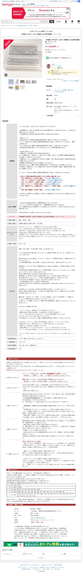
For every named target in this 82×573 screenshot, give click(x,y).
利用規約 (42, 567)
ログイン (24, 5)
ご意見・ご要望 (45, 569)
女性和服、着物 (21, 25)
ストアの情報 (64, 80)
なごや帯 (30, 25)
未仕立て (35, 25)
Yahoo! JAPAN (53, 1)
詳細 (70, 57)
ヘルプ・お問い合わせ (55, 569)
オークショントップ (5, 25)
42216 (61, 68)
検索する (51, 21)
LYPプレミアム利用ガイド (51, 567)
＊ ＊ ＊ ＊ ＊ (54, 66)
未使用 (56, 95)
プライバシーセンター (34, 567)
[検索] (79, 1)
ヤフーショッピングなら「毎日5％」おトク (38, 5)
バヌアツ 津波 (74, 1)
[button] (62, 115)
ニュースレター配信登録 (73, 80)
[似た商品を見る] (6, 75)
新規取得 (33, 4)
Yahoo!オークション (25, 565)
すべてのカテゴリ (44, 21)
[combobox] (20, 21)
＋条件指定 (58, 21)
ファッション (14, 25)
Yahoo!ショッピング (47, 565)
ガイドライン (61, 567)
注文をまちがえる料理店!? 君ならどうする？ (14, 1)
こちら (62, 79)
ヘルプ (59, 1)
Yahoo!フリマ (36, 565)
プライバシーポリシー (22, 567)
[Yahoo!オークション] (11, 4)
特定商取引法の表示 (26, 569)
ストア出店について (36, 569)
